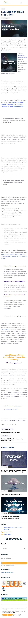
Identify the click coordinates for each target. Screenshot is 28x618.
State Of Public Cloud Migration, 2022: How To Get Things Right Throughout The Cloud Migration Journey (14, 256)
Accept (5, 614)
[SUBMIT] (14, 563)
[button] (21, 2)
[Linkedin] (15, 424)
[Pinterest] (12, 424)
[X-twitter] (15, 539)
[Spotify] (21, 539)
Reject (10, 614)
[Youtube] (18, 539)
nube (24, 420)
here (24, 316)
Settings (15, 614)
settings (13, 612)
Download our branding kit (7, 572)
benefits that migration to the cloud (22, 57)
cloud (6, 420)
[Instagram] (10, 539)
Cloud (3, 8)
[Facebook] (7, 424)
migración (19, 420)
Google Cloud (12, 420)
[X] (10, 424)
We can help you (5, 329)
